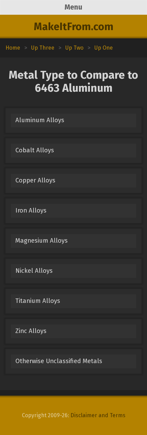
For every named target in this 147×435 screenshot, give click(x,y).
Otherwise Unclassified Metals (58, 361)
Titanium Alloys (37, 301)
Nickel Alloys (34, 270)
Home (12, 47)
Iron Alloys (30, 210)
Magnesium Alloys (41, 240)
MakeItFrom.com (73, 27)
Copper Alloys (35, 180)
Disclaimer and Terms (97, 415)
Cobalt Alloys (34, 150)
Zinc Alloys (30, 331)
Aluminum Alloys (39, 120)
